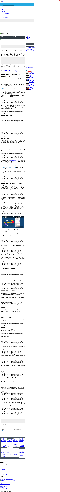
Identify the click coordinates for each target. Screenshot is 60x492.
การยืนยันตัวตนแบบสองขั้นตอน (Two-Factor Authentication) (14, 369)
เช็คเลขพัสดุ (9, 16)
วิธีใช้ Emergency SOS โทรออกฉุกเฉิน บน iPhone (31, 88)
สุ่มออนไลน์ (7, 17)
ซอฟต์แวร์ (8, 13)
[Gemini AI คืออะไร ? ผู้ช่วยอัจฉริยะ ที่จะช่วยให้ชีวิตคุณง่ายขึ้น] (9, 441)
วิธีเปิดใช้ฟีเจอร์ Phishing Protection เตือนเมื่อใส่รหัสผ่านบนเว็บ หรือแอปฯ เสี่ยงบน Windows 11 (31, 81)
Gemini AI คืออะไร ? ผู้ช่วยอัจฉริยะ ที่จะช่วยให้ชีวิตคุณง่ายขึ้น (9, 446)
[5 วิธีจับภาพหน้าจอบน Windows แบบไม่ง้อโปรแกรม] (27, 74)
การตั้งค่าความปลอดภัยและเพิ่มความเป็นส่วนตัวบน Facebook (9, 70)
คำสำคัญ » (5, 424)
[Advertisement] (30, 27)
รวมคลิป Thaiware (3, 11)
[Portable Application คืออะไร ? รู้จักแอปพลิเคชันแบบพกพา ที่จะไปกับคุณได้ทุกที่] (15, 440)
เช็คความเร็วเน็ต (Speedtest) (7, 15)
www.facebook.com (4, 417)
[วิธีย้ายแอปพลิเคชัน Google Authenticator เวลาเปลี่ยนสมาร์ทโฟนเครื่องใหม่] (3, 451)
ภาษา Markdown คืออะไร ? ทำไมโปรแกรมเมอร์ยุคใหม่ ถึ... (31, 57)
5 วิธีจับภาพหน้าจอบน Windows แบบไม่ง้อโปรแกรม (31, 73)
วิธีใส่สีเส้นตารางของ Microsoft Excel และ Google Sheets (31, 76)
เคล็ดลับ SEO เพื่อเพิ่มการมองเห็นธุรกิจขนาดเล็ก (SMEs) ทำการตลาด (22, 456)
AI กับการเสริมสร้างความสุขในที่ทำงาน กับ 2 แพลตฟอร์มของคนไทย (15, 455)
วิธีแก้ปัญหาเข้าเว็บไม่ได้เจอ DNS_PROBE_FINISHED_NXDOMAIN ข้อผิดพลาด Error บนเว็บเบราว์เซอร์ (30, 50)
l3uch (2, 430)
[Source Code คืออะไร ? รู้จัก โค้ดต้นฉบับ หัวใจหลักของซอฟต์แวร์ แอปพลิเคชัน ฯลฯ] (21, 440)
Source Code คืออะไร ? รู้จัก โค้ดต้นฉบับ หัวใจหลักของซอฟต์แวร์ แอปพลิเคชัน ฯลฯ (22, 445)
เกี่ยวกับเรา (3, 470)
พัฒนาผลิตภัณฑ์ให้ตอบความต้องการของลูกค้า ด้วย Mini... (31, 60)
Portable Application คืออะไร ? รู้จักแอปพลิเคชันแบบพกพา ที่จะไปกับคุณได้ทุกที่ (16, 445)
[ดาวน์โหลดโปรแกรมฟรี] (3, 1)
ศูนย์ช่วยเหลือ (3, 469)
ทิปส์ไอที (2, 9)
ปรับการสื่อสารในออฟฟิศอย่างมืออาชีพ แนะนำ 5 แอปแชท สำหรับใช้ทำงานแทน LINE (9, 455)
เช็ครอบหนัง (3, 10)
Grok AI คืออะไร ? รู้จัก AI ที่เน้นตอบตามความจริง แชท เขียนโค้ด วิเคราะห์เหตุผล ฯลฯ (3, 445)
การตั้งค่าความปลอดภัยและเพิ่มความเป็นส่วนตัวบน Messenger (9, 71)
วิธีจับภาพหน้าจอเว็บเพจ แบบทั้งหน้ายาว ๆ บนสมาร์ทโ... (30, 63)
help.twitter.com (13, 417)
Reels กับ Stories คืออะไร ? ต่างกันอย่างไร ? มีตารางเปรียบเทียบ (9, 62)
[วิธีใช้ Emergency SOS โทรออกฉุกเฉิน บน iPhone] (27, 89)
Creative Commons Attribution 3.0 (8, 490)
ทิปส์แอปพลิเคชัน (29, 38)
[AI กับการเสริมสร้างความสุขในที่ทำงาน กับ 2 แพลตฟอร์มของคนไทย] (15, 451)
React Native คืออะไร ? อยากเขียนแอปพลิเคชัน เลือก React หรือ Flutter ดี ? (10, 59)
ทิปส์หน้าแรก (28, 36)
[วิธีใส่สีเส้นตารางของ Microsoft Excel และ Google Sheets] (27, 77)
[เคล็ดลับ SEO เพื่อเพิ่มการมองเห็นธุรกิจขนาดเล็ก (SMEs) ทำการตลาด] (21, 451)
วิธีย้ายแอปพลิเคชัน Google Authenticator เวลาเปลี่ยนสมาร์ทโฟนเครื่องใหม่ (4, 455)
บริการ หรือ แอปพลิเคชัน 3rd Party (14, 160)
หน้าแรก (2, 6)
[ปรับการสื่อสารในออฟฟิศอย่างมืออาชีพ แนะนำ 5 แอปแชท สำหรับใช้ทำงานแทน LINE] (9, 451)
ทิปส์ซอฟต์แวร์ (29, 37)
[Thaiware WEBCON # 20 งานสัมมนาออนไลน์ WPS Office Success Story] (27, 85)
